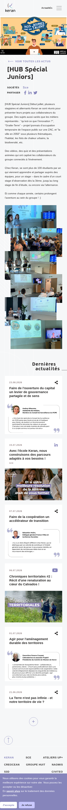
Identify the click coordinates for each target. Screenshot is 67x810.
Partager (13, 92)
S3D (6, 771)
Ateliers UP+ (53, 757)
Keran (9, 757)
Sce (28, 757)
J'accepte (8, 805)
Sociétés (13, 87)
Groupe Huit (35, 764)
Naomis (57, 764)
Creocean (12, 764)
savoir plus (13, 791)
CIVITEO (57, 771)
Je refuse (26, 805)
